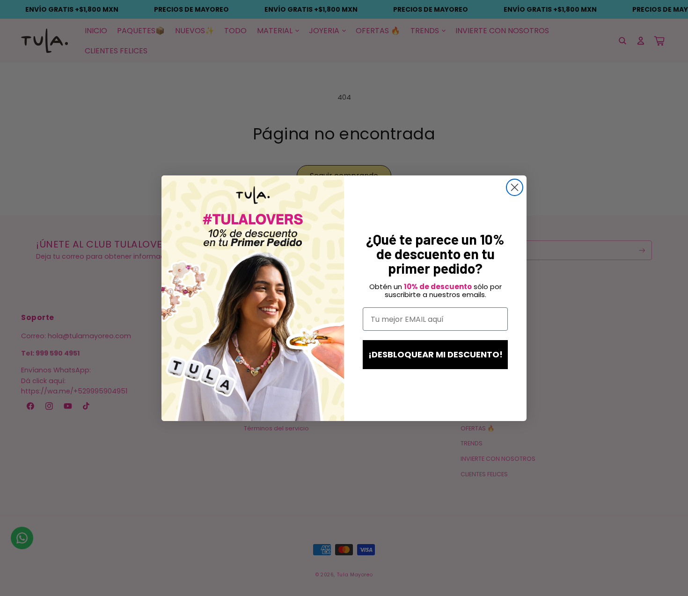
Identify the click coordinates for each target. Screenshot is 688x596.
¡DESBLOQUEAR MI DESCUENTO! (435, 354)
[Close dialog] (514, 187)
